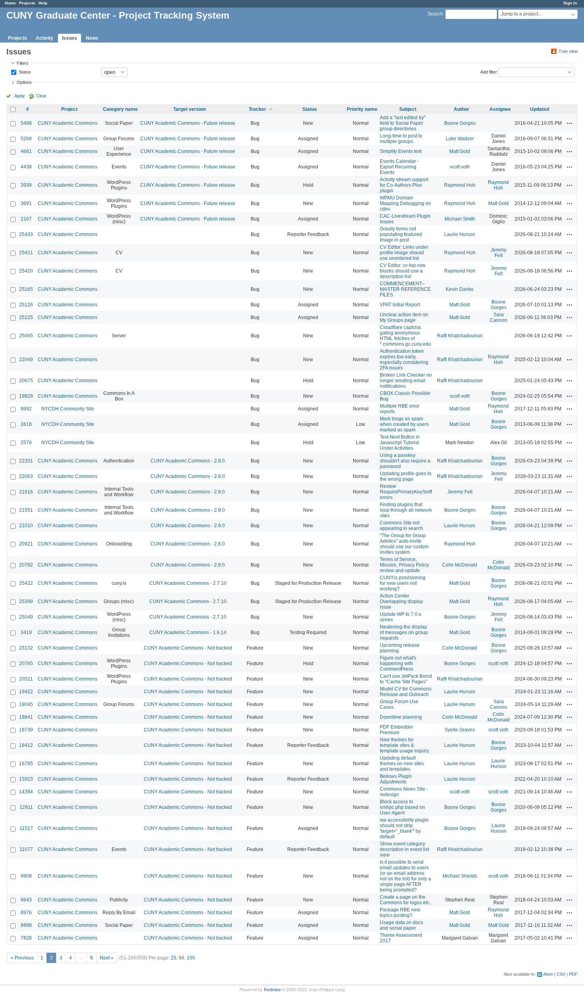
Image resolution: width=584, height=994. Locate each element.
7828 (26, 938)
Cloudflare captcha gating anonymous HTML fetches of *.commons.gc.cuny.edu (405, 336)
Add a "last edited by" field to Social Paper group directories (402, 123)
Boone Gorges (460, 123)
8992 (26, 409)
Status (24, 71)
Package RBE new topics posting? (400, 912)
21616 (26, 492)
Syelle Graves (460, 730)
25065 (26, 335)
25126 (26, 304)
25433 (26, 234)
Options (24, 82)
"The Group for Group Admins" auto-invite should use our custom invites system (404, 544)
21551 (26, 510)
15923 (26, 779)
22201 (26, 461)
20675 (26, 380)
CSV (561, 974)
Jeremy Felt (499, 252)
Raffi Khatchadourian (460, 335)
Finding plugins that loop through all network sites (406, 510)
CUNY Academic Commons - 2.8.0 (188, 461)
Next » (107, 958)
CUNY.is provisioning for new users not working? (402, 583)
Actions (570, 123)
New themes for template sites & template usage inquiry (404, 745)
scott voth (460, 167)
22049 (26, 359)
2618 (26, 424)
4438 (26, 167)
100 (191, 958)
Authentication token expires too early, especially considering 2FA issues (404, 359)
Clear (41, 95)
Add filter (488, 71)
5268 (26, 138)
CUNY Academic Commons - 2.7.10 (187, 583)
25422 (26, 583)
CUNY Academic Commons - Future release (187, 123)
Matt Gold (459, 151)
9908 (26, 876)
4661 (26, 151)
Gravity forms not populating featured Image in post (401, 234)
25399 (26, 601)
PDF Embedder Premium (396, 729)
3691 (26, 203)
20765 (26, 663)
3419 (26, 632)
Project (69, 109)
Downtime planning (401, 717)
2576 (26, 442)
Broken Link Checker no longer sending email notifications (406, 380)
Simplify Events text (401, 151)
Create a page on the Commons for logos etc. (405, 899)
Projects (27, 3)
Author (461, 109)
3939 (26, 185)
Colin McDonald (459, 565)
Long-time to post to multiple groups (401, 138)
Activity (44, 38)
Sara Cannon (498, 317)
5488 (26, 123)
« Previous (22, 958)
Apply (19, 95)
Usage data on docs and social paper (401, 925)
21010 (26, 525)
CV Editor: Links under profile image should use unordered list (404, 252)
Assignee (500, 109)
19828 (26, 396)
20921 (26, 544)
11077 (26, 849)
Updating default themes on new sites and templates (402, 763)
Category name (120, 109)
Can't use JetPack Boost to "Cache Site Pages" (406, 679)
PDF (573, 974)
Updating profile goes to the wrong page (405, 476)
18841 (26, 717)
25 (173, 958)
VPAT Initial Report (400, 304)
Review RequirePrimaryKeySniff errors (406, 491)
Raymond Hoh (460, 185)
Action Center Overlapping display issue (401, 601)
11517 (26, 828)
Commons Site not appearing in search (401, 525)
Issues (69, 38)
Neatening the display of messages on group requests (404, 632)
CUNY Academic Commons (67, 123)
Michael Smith (460, 219)
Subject (407, 109)
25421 (26, 252)
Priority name (362, 109)
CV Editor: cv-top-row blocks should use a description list (402, 271)
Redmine (272, 989)
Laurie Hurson (459, 234)
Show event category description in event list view (404, 849)
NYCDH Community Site (67, 409)
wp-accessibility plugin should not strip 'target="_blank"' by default (404, 828)
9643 (26, 900)
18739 (26, 730)
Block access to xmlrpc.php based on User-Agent (402, 807)
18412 (26, 745)
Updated (539, 109)
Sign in (570, 3)
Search (435, 14)
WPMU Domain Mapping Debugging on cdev (405, 203)
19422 (26, 691)
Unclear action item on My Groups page (404, 317)
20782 (26, 565)
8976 (26, 912)
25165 (26, 289)
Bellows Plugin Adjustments (396, 779)
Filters (23, 63)
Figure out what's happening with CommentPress (398, 663)
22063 (26, 476)
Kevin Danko (460, 289)
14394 (26, 792)
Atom (548, 974)
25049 (26, 617)
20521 (26, 679)
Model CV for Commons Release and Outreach (405, 691)
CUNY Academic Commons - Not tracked (188, 648)
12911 (26, 807)
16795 (26, 763)
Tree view (568, 51)
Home (10, 3)
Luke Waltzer (460, 138)
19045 (26, 704)
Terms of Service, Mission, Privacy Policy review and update (404, 565)
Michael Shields (460, 876)
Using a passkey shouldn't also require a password (405, 461)
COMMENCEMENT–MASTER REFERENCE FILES (405, 289)
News (92, 38)
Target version (189, 109)
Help (43, 3)
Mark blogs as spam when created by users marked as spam (404, 424)
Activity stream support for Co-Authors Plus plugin (404, 185)
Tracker (257, 109)
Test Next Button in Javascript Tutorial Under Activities (400, 442)
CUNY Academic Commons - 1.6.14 (187, 632)
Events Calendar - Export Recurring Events (399, 167)
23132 (26, 648)
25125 (26, 317)
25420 (26, 271)
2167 (26, 219)
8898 (26, 925)
